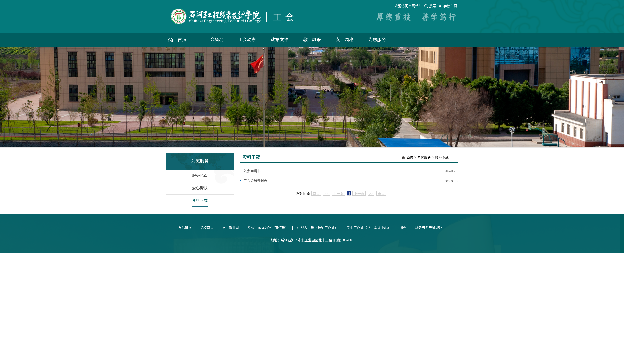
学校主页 (450, 6)
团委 (403, 228)
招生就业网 (230, 228)
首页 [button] (182, 39)
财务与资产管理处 (428, 228)
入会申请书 (252, 171)
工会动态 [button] (247, 39)
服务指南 (200, 176)
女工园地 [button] (344, 39)
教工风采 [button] (312, 39)
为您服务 (424, 157)
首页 (410, 157)
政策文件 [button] (279, 39)
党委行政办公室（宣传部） (268, 228)
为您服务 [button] (377, 39)
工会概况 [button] (214, 39)
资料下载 (200, 200)
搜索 (432, 6)
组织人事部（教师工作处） (317, 228)
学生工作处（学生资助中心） (369, 228)
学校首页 (207, 228)
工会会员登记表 (255, 181)
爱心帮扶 (200, 188)
